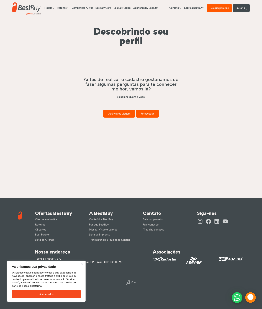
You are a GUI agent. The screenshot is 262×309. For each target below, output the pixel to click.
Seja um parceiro (219, 8)
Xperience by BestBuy (145, 7)
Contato (174, 7)
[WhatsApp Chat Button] (237, 297)
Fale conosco (151, 224)
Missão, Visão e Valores (103, 229)
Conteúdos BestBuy (101, 219)
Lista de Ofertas (45, 239)
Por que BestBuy (99, 224)
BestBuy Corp (103, 7)
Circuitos (40, 229)
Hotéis (48, 7)
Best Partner (42, 234)
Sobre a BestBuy (193, 7)
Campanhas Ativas (82, 7)
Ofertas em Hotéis (46, 219)
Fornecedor (147, 113)
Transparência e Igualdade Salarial (109, 239)
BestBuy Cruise (122, 7)
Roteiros (61, 7)
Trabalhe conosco (153, 229)
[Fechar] (82, 264)
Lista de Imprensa (99, 234)
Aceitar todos (46, 294)
